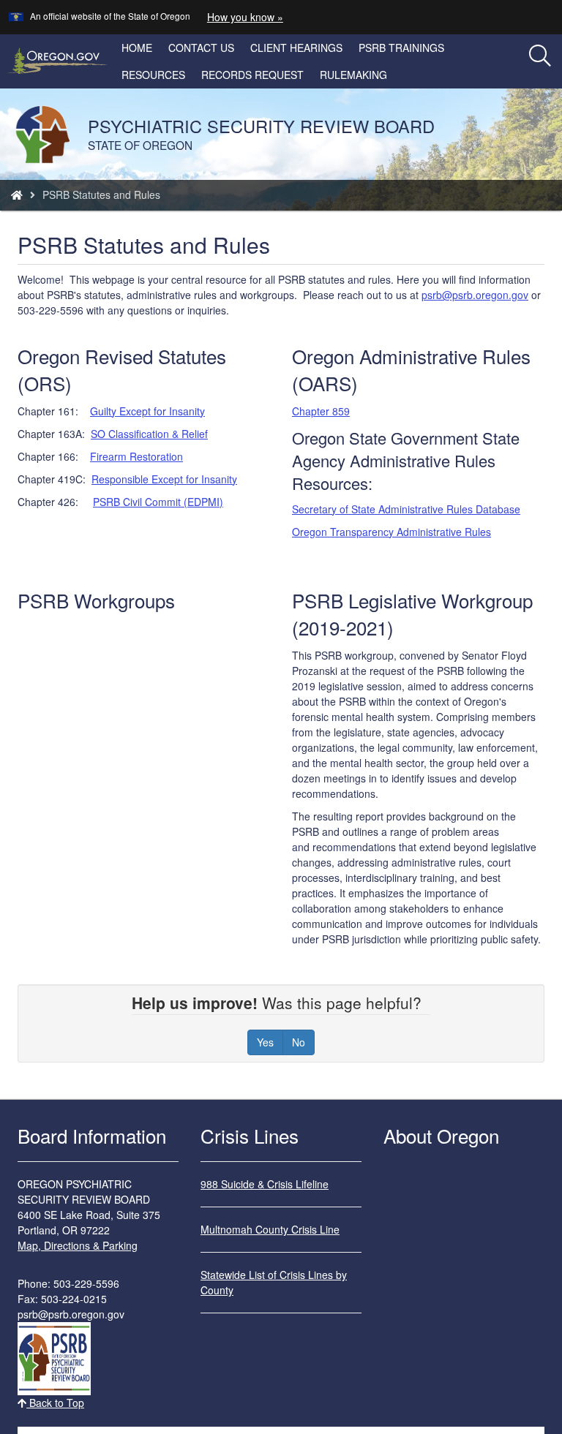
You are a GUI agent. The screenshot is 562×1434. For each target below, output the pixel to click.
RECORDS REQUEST (252, 74)
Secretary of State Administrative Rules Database (406, 509)
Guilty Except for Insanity (147, 411)
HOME (136, 47)
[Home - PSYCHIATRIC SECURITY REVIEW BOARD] (17, 194)
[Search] (540, 56)
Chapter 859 (321, 411)
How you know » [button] (245, 17)
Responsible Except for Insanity (164, 479)
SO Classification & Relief (149, 433)
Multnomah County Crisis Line (270, 1229)
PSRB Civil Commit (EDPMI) (158, 501)
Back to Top (55, 1402)
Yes (265, 1042)
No (298, 1042)
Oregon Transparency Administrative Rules (391, 531)
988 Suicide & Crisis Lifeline (265, 1184)
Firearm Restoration (136, 456)
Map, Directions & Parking (78, 1245)
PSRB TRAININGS (401, 47)
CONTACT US (201, 47)
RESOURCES (153, 74)
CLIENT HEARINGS (296, 47)
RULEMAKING (353, 74)
